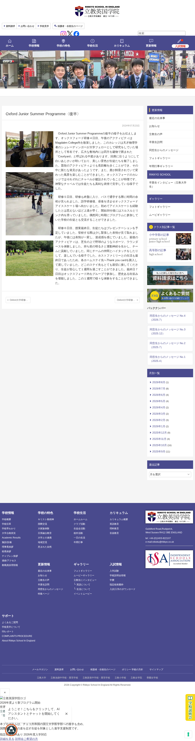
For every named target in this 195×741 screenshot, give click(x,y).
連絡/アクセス (9, 560)
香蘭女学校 (152, 677)
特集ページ (43, 593)
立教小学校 (120, 677)
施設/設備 (7, 542)
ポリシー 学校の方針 (132, 669)
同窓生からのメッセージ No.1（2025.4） (167, 358)
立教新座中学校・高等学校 (96, 677)
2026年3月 (158, 413)
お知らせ (154, 126)
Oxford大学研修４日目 (128, 300)
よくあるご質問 (10, 622)
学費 (112, 580)
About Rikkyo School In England (18, 640)
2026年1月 (158, 426)
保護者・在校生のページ (102, 669)
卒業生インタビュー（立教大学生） (167, 184)
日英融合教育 (45, 533)
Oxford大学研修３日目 (20, 300)
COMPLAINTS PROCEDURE (17, 636)
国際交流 (42, 524)
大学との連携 (45, 537)
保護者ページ (70, 26)
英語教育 (114, 524)
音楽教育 (114, 533)
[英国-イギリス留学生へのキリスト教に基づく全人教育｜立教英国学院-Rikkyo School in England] (97, 11)
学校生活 (92, 45)
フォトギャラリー (159, 158)
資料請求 (59, 669)
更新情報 (151, 45)
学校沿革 (6, 524)
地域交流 (42, 542)
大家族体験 (43, 528)
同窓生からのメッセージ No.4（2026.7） (167, 317)
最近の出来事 (157, 118)
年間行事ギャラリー (161, 166)
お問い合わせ (27, 26)
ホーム (10, 45)
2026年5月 (158, 401)
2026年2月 (158, 420)
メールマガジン (40, 669)
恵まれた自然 (45, 546)
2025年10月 (159, 445)
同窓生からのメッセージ (163, 150)
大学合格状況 (9, 533)
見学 (44, 26)
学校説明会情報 (118, 575)
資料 (10, 26)
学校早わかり (9, 528)
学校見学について (11, 627)
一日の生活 (79, 537)
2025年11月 (159, 438)
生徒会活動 (79, 528)
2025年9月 (158, 451)
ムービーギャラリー (84, 575)
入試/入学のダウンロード (122, 589)
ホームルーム (80, 519)
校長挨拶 (6, 551)
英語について (83, 584)
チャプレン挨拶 (10, 556)
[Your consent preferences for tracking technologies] (188, 734)
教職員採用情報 (10, 565)
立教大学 (41, 677)
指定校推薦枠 (116, 584)
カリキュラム (122, 45)
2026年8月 (158, 382)
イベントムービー (83, 593)
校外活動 (78, 533)
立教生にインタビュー (85, 580)
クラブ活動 (79, 524)
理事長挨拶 (7, 546)
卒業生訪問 (155, 142)
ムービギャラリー (159, 214)
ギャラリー (81, 564)
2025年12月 (159, 432)
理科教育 (114, 528)
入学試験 (114, 571)
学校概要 (6, 519)
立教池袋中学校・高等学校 (64, 677)
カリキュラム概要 (119, 519)
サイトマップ (156, 669)
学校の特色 (63, 45)
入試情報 (116, 564)
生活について (83, 589)
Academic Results (11, 537)
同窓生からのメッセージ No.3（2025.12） (167, 331)
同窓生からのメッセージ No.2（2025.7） (167, 345)
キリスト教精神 (46, 519)
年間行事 (78, 542)
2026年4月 (158, 407)
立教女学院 (136, 677)
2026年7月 (158, 388)
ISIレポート (8, 631)
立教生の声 (155, 134)
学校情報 (34, 45)
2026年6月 (158, 394)
